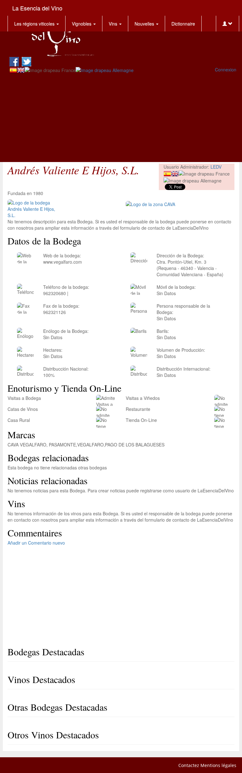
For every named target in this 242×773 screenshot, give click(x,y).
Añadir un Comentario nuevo (36, 543)
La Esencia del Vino (37, 8)
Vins (113, 23)
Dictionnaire (183, 23)
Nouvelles (145, 23)
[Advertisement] (122, 118)
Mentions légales (218, 765)
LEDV (216, 167)
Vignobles (82, 23)
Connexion (225, 69)
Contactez (188, 765)
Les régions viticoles (35, 23)
